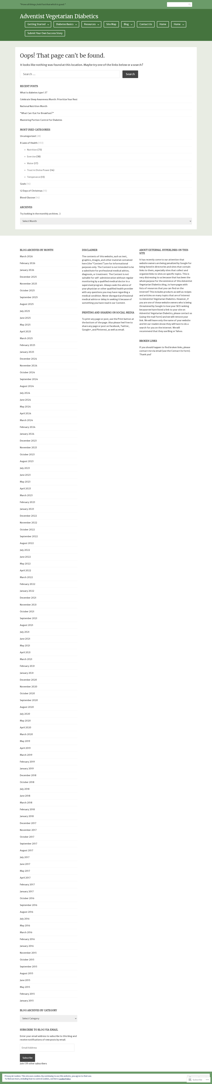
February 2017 (27, 884)
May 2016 (25, 925)
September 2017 (28, 843)
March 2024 (26, 420)
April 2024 (25, 413)
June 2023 (25, 475)
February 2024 (27, 427)
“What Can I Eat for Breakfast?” (37, 113)
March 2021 (26, 659)
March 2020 (26, 734)
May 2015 (25, 987)
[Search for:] (71, 74)
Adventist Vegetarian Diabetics (59, 16)
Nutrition (32, 149)
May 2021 (25, 645)
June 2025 (25, 318)
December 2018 (28, 775)
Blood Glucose (27, 197)
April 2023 (25, 488)
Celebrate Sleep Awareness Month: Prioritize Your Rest (48, 99)
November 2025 (28, 283)
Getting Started (36, 24)
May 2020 (25, 720)
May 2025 (25, 324)
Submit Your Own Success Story (44, 33)
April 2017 (25, 877)
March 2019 (26, 755)
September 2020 (29, 700)
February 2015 (27, 993)
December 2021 (28, 597)
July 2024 (25, 393)
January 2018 (27, 816)
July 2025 (25, 311)
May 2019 (25, 741)
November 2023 (28, 447)
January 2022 (27, 591)
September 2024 (29, 379)
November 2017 (28, 830)
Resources (90, 24)
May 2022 (25, 563)
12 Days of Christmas (31, 190)
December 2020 (28, 679)
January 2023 (27, 509)
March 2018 (26, 802)
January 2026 (27, 270)
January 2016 (27, 946)
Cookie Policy (65, 1079)
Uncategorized (28, 136)
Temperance (33, 177)
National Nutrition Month (33, 106)
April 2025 (25, 331)
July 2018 (24, 789)
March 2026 (26, 256)
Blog (126, 24)
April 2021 (25, 652)
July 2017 (24, 857)
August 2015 (26, 973)
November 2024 (28, 365)
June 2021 (25, 638)
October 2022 (27, 529)
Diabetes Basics (64, 24)
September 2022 (29, 536)
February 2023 (27, 502)
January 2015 (27, 1000)
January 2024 (27, 434)
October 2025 (27, 290)
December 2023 (28, 440)
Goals (23, 183)
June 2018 (25, 795)
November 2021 (28, 604)
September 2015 (28, 966)
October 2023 (27, 454)
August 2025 (27, 304)
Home (163, 24)
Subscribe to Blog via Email (39, 1029)
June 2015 (25, 980)
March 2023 (26, 495)
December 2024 (28, 358)
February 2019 (27, 761)
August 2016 (26, 912)
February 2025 (27, 345)
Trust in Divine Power (38, 170)
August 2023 (27, 461)
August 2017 (26, 850)
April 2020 (25, 727)
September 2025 (29, 297)
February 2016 (27, 939)
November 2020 (28, 686)
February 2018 (27, 809)
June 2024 (25, 399)
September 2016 (28, 905)
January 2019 (27, 768)
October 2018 (27, 782)
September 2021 (28, 618)
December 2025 (28, 276)
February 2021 (27, 666)
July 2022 (25, 550)
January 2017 (27, 891)
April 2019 (25, 748)
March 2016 (26, 932)
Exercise (31, 156)
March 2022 (26, 577)
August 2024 (27, 386)
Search (189, 4)
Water (30, 163)
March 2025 (26, 338)
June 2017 (25, 864)
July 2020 (25, 713)
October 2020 (27, 693)
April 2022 (25, 570)
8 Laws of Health (29, 143)
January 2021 (27, 673)
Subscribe (27, 1057)
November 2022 (28, 522)
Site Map (111, 24)
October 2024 (27, 372)
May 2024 (25, 406)
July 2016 (24, 918)
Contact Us (146, 24)
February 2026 (27, 263)
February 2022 (27, 584)
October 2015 (27, 959)
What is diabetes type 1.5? (33, 92)
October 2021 (27, 611)
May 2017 (25, 871)
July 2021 (24, 632)
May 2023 (25, 481)
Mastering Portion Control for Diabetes (41, 120)
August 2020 (27, 707)
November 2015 (28, 952)
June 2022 (25, 556)
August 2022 (27, 543)
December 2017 (28, 823)
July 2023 (25, 468)
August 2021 (26, 625)
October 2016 (27, 898)
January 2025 (27, 352)
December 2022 (28, 515)
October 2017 (27, 836)
